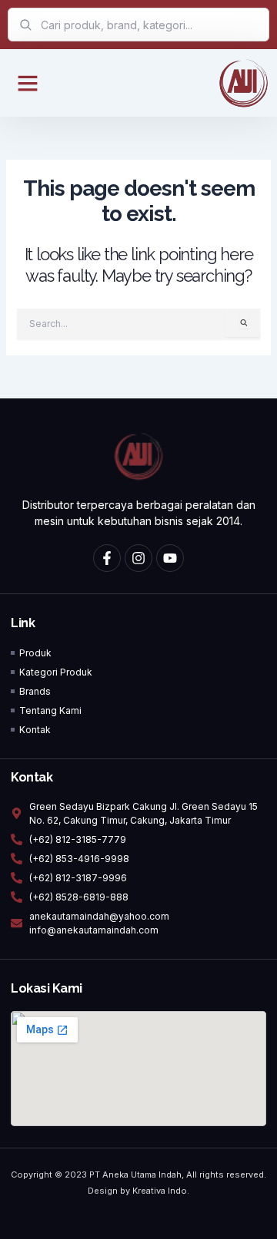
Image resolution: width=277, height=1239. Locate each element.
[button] (28, 83)
